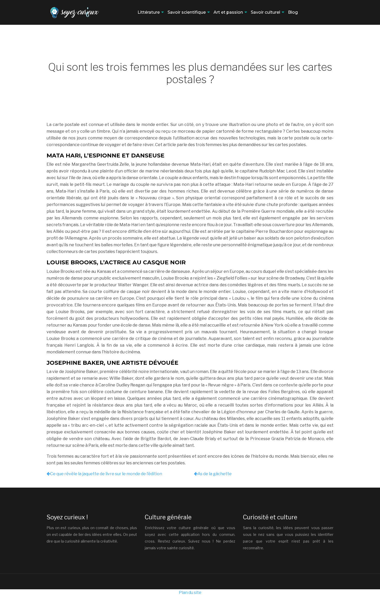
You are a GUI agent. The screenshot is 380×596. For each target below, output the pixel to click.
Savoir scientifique (187, 12)
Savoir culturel (265, 12)
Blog (293, 12)
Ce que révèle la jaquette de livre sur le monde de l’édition (106, 473)
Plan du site (190, 592)
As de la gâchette (214, 473)
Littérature (149, 12)
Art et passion (228, 12)
